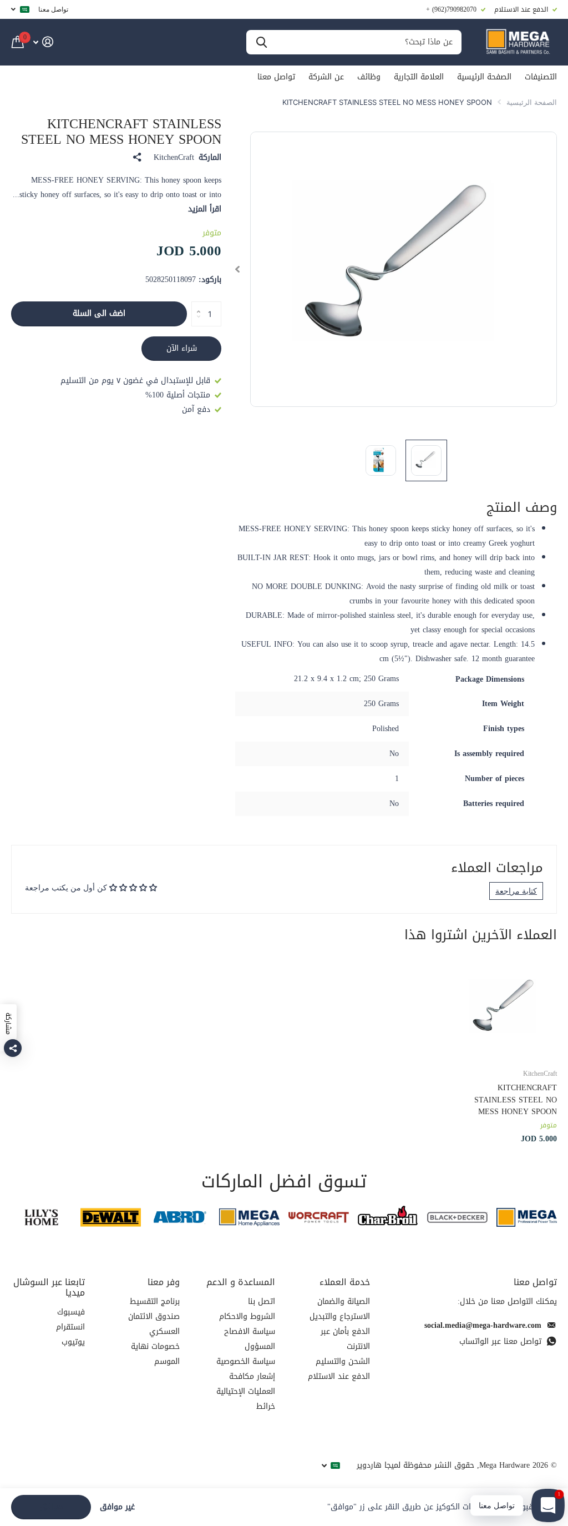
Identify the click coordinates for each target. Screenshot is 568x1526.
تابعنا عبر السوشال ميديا (49, 1287)
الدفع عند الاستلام (339, 1376)
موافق (51, 1506)
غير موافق (117, 1507)
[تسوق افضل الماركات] (526, 1218)
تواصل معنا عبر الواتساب (500, 1341)
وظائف (369, 76)
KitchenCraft (174, 157)
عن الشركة (326, 76)
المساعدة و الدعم (240, 1282)
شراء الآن (181, 348)
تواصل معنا (53, 9)
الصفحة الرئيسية (484, 76)
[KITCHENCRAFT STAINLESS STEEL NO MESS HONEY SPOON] (506, 1008)
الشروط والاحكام (247, 1316)
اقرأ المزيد (204, 209)
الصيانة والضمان (343, 1301)
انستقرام (70, 1326)
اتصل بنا (261, 1301)
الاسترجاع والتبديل (340, 1316)
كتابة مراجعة (516, 890)
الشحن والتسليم (343, 1361)
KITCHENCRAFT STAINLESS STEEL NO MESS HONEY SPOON (515, 1099)
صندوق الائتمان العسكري (154, 1324)
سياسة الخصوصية (245, 1361)
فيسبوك (71, 1312)
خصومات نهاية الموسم (155, 1354)
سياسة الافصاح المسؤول (249, 1339)
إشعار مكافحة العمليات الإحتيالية (245, 1384)
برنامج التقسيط (155, 1301)
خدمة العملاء (345, 1282)
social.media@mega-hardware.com (482, 1325)
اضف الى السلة (99, 313)
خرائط (265, 1406)
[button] (237, 269)
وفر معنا (164, 1282)
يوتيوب (73, 1341)
